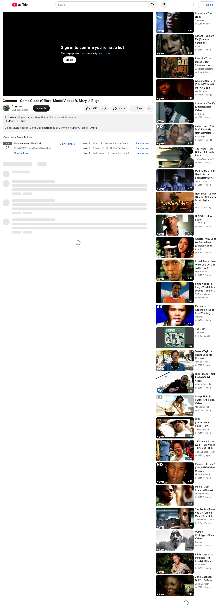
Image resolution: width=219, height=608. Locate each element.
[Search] (152, 4)
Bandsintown (21, 153)
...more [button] (93, 127)
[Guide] (6, 5)
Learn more (104, 53)
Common (17, 106)
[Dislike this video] (104, 108)
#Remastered (56, 117)
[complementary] (34, 137)
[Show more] (78, 158)
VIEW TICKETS (68, 144)
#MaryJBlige (40, 117)
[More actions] (149, 108)
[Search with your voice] (163, 4)
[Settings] (193, 5)
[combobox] (102, 5)
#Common (70, 117)
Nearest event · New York (27, 143)
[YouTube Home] (20, 5)
